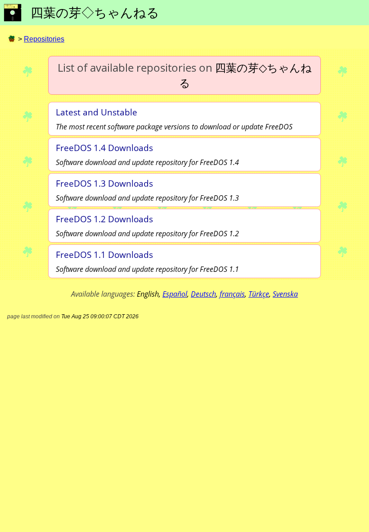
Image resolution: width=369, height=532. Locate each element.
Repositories (44, 39)
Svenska (285, 294)
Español (174, 294)
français (232, 294)
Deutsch (203, 294)
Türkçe (258, 294)
